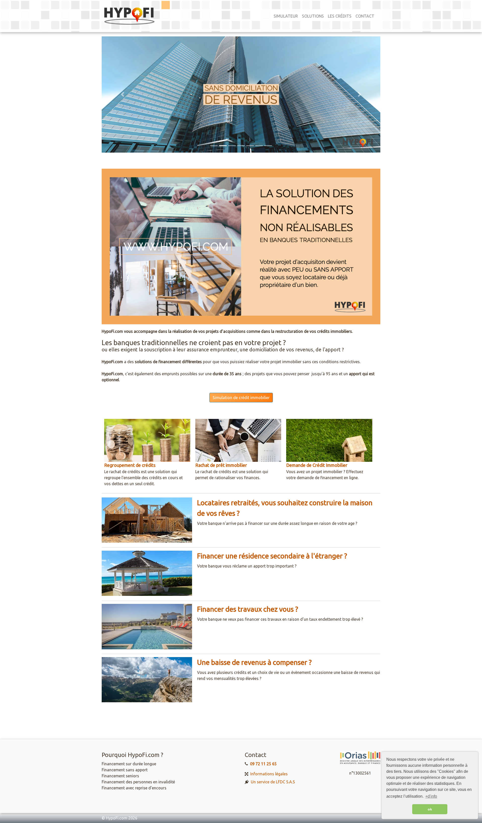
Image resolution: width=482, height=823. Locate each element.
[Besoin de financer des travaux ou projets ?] (147, 626)
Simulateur (286, 16)
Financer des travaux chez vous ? (247, 609)
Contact (364, 16)
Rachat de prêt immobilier (221, 465)
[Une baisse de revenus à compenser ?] (147, 679)
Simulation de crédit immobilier (241, 397)
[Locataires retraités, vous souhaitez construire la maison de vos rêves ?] (147, 520)
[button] (123, 94)
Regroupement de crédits (129, 465)
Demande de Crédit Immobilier (316, 465)
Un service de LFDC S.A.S (273, 782)
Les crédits (339, 16)
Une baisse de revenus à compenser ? (254, 662)
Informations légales (269, 774)
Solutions (313, 16)
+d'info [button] (431, 796)
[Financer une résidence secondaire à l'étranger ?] (147, 573)
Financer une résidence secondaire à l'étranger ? (272, 556)
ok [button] (430, 809)
